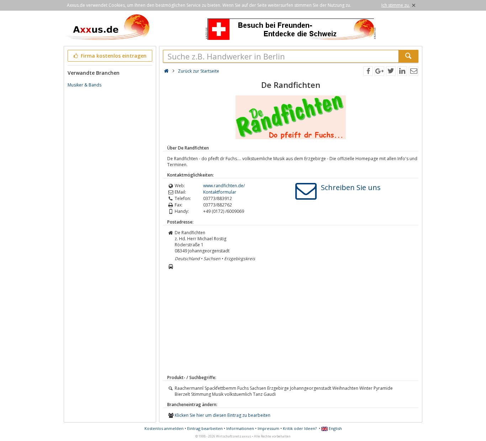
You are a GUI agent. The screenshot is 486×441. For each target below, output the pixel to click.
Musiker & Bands (84, 85)
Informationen (240, 428)
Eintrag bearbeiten (205, 428)
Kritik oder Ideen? (300, 428)
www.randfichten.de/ (224, 186)
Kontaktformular (219, 192)
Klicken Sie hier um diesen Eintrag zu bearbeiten (222, 415)
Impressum (268, 428)
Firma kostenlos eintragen (113, 55)
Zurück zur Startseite (198, 71)
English (335, 428)
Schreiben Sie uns (351, 187)
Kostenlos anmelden (164, 428)
